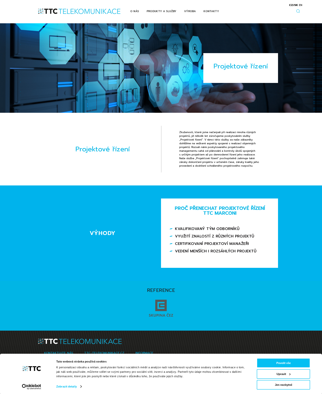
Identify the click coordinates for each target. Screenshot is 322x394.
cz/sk (293, 5)
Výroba (190, 11)
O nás (134, 11)
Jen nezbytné (283, 384)
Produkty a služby (161, 11)
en (300, 5)
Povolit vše (283, 363)
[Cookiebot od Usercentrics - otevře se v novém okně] (31, 387)
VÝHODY (103, 233)
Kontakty (211, 11)
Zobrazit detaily (66, 386)
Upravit (281, 374)
